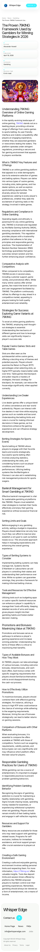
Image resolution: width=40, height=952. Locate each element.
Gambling (16, 18)
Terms (22, 945)
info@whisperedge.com (15, 931)
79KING (19, 123)
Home (4, 18)
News (9, 18)
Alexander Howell (10, 46)
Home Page (10, 926)
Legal (27, 945)
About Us (7, 945)
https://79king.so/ (21, 871)
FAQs (29, 926)
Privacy (15, 945)
